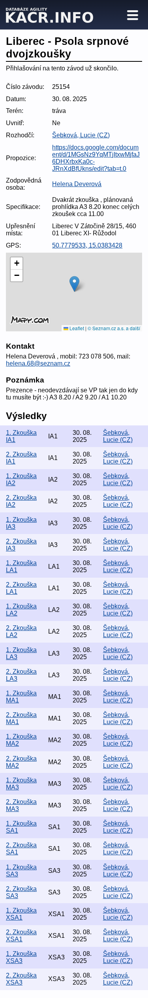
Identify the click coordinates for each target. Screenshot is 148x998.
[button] (74, 284)
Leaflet (76, 328)
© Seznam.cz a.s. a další (114, 328)
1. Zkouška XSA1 (21, 914)
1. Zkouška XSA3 (21, 957)
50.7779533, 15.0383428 (87, 245)
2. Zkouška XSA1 (21, 936)
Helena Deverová (76, 184)
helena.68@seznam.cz (38, 363)
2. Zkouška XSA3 (21, 979)
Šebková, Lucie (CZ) (81, 135)
